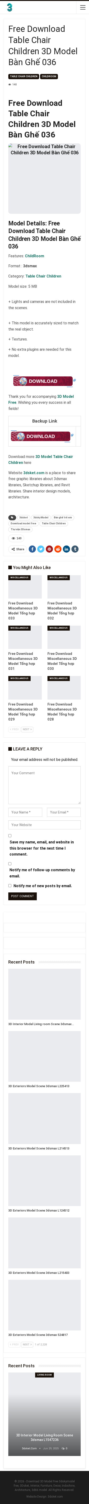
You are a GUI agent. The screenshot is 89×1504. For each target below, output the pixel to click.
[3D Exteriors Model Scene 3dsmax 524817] (44, 1305)
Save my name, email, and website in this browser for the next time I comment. (41, 848)
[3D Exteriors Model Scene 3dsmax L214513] (44, 1118)
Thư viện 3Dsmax (20, 529)
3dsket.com (55, 1496)
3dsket (23, 517)
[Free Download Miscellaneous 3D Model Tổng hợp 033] (25, 587)
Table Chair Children (54, 523)
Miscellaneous (19, 577)
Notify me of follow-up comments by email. (42, 873)
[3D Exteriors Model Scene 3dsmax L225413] (44, 1056)
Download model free (23, 523)
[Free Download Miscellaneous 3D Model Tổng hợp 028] (64, 687)
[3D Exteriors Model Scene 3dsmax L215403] (44, 1242)
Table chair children (23, 76)
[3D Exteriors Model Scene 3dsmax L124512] (44, 1180)
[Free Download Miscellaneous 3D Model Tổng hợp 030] (64, 637)
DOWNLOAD (43, 381)
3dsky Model (40, 517)
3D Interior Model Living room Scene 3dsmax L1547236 (44, 1437)
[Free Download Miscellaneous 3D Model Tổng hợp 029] (25, 687)
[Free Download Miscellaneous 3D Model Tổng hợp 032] (64, 587)
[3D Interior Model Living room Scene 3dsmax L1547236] (44, 994)
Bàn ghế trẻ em (63, 517)
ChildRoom (34, 256)
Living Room (44, 1375)
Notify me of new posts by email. (43, 886)
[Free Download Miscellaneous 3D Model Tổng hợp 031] (25, 637)
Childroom (49, 76)
